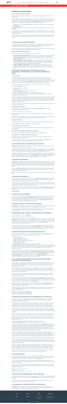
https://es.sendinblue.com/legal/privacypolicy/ (39, 228)
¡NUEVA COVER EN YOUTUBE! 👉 (18, 5)
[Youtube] (27, 396)
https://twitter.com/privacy (19, 370)
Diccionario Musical (50, 397)
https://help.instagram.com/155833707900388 (24, 371)
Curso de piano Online (50, 396)
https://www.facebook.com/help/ (21, 368)
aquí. (37, 328)
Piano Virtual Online (50, 398)
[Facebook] (26, 396)
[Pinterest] (29, 396)
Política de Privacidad (39, 396)
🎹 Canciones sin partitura (27, 2)
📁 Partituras (19, 2)
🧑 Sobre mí (47, 2)
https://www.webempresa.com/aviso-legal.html (20, 223)
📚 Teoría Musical (36, 2)
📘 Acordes (42, 2)
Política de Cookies (39, 398)
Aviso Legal (39, 397)
